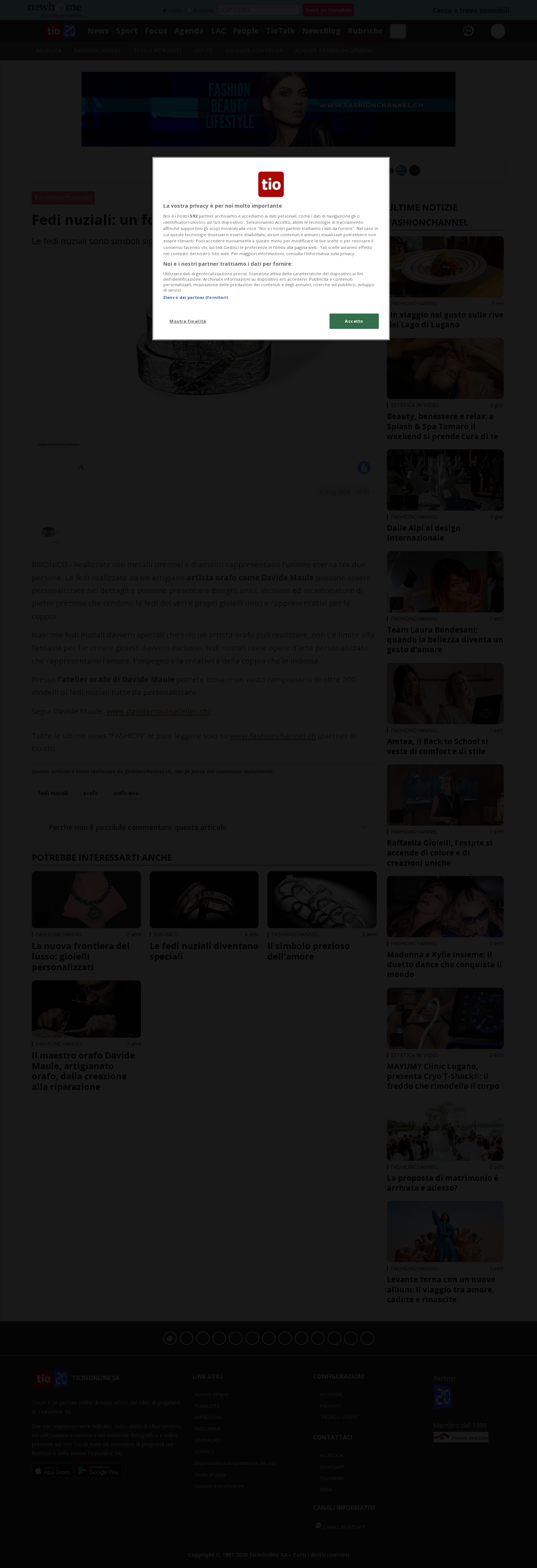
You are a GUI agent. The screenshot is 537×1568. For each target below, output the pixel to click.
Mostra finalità (188, 321)
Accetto (354, 321)
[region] (271, 248)
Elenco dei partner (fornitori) (195, 297)
